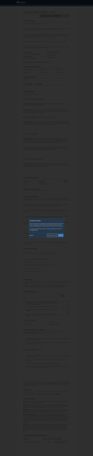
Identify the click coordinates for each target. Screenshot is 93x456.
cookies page (33, 230)
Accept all (61, 235)
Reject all (31, 235)
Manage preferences (52, 235)
